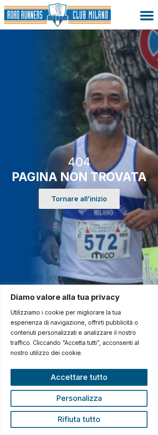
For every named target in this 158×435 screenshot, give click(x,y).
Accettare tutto (79, 377)
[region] (79, 360)
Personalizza (79, 398)
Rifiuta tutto (79, 419)
